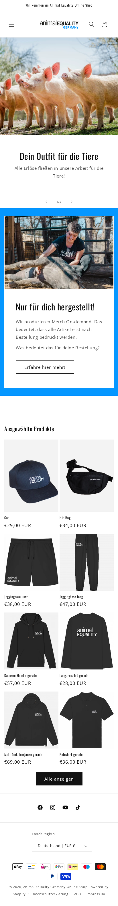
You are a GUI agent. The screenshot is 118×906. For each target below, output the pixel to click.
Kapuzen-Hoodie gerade (20, 675)
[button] (11, 24)
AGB (77, 894)
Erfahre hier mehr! (45, 367)
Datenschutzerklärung (50, 894)
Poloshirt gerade (71, 754)
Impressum (95, 894)
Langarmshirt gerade (74, 675)
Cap (6, 517)
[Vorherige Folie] (46, 201)
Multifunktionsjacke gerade (23, 754)
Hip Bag (65, 517)
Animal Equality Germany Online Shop (55, 887)
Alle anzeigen (59, 779)
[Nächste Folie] (71, 201)
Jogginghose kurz (16, 596)
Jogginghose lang (71, 596)
